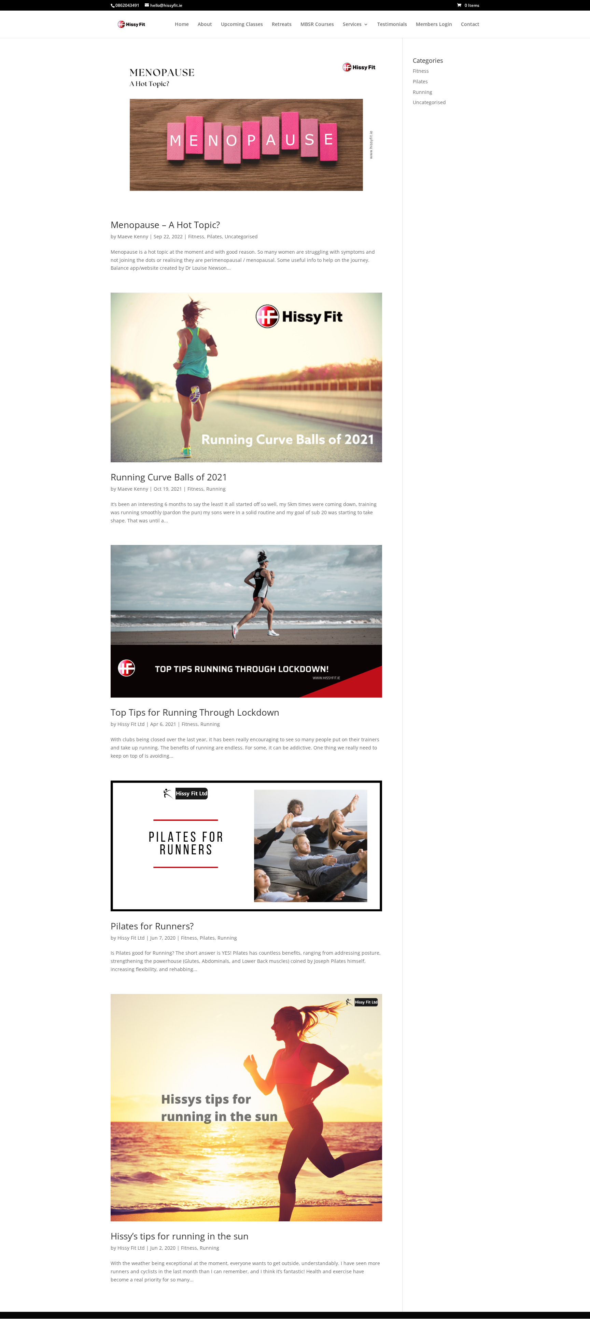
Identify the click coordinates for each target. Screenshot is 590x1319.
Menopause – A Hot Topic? (165, 225)
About (205, 24)
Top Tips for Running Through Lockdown (195, 712)
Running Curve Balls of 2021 (169, 477)
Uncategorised (241, 236)
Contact (470, 24)
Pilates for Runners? (152, 926)
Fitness (196, 236)
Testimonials (392, 24)
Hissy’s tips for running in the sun (180, 1236)
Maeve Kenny (132, 236)
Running (216, 489)
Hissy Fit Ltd (131, 724)
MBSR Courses (317, 24)
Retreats (282, 24)
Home (182, 24)
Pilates (214, 236)
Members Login (434, 24)
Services (352, 24)
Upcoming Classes (242, 24)
